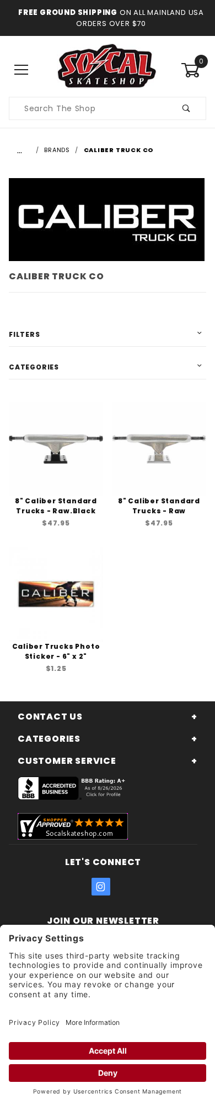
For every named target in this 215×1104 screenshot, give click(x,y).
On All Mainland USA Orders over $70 (140, 18)
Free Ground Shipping (67, 12)
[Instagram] (101, 886)
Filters (24, 334)
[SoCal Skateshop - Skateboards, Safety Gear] (107, 69)
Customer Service (67, 760)
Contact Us (50, 716)
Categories (34, 367)
